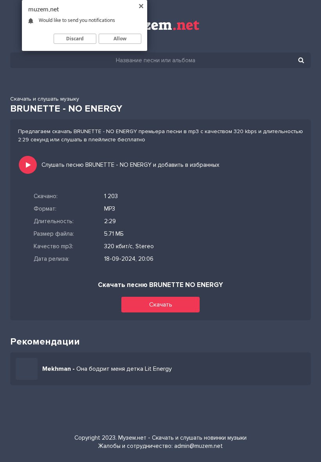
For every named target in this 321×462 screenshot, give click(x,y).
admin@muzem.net (198, 445)
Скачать (160, 305)
